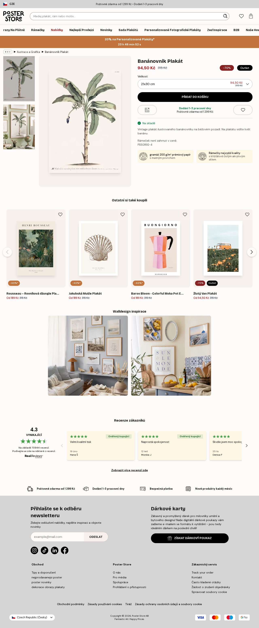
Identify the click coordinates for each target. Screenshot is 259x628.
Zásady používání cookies (105, 604)
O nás (117, 572)
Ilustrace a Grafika (28, 52)
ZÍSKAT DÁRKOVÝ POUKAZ (193, 538)
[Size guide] (147, 110)
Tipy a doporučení (44, 572)
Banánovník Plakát (56, 52)
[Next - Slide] (252, 252)
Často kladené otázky (206, 582)
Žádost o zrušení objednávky (211, 587)
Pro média (119, 577)
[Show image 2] (19, 127)
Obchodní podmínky (70, 604)
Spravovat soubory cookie (209, 592)
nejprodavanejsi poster (47, 577)
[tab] (241, 16)
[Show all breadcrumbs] (7, 52)
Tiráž (128, 604)
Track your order (202, 572)
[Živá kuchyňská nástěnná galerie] (171, 356)
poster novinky (41, 582)
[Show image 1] (19, 78)
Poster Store (138, 615)
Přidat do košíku (195, 97)
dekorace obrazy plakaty (48, 587)
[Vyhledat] (225, 16)
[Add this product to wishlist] (243, 110)
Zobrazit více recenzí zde (129, 470)
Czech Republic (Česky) (32, 617)
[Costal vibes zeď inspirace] (88, 356)
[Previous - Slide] (7, 252)
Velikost (143, 76)
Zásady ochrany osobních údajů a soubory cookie (168, 604)
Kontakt (197, 577)
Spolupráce (120, 582)
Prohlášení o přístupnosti (129, 587)
